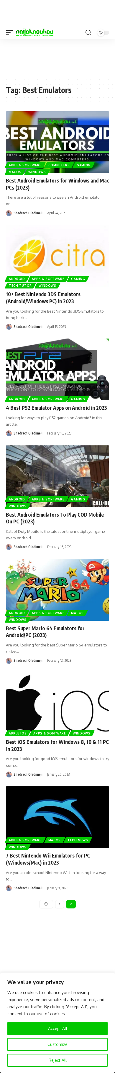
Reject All (58, 1060)
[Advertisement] (57, 58)
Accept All (57, 1028)
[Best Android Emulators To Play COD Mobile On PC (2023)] (57, 476)
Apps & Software (25, 165)
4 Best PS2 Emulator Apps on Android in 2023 (56, 407)
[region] (57, 1022)
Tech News (78, 840)
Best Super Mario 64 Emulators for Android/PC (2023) (45, 632)
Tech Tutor (20, 285)
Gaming (84, 165)
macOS (15, 172)
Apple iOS (18, 733)
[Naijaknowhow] (34, 32)
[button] (11, 32)
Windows (37, 172)
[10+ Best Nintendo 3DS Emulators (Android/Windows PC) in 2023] (57, 256)
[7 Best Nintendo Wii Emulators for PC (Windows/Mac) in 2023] (57, 817)
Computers (59, 165)
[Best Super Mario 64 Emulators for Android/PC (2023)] (57, 590)
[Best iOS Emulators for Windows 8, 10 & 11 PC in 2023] (57, 703)
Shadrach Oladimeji (28, 213)
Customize (57, 1044)
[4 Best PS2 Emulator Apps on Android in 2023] (57, 369)
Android (17, 279)
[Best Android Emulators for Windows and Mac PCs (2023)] (57, 142)
